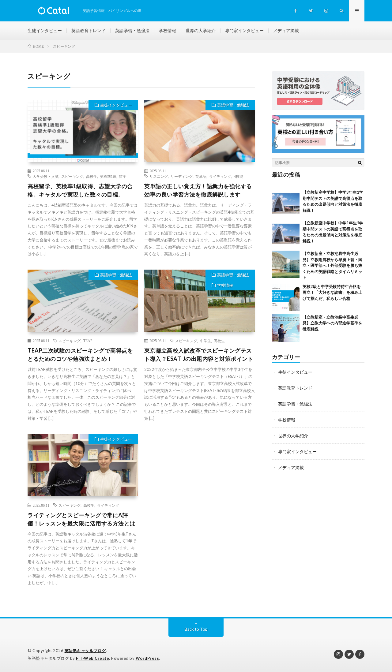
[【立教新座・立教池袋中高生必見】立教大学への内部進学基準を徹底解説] (286, 328)
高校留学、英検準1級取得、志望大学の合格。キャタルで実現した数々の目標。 (80, 190)
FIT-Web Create (92, 658)
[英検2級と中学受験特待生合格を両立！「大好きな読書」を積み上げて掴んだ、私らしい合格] (286, 297)
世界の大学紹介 (201, 30)
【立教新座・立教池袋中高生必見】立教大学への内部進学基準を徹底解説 (332, 323)
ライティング (220, 176)
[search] (359, 162)
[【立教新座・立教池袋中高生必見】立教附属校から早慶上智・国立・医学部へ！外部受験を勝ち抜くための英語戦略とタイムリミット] (286, 264)
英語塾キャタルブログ (85, 650)
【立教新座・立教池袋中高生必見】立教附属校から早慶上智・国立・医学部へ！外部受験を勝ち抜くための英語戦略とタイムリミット (332, 265)
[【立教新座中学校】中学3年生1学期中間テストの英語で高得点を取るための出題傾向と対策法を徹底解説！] (286, 203)
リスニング (158, 176)
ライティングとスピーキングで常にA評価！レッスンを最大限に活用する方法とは (81, 519)
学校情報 (167, 30)
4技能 (238, 176)
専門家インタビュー (244, 30)
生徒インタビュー (45, 30)
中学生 (205, 340)
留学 (122, 176)
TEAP (87, 340)
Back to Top (196, 629)
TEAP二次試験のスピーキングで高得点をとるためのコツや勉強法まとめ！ (80, 354)
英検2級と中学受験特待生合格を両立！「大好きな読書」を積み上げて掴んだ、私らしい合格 (332, 292)
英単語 (200, 176)
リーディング (182, 176)
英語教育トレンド (88, 30)
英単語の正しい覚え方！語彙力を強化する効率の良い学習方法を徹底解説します (198, 190)
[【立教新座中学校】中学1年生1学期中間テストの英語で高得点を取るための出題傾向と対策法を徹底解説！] (286, 234)
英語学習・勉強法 (132, 30)
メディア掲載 (286, 30)
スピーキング (72, 176)
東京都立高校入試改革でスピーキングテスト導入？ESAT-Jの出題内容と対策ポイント (198, 354)
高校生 (91, 176)
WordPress (147, 658)
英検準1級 (108, 176)
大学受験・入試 (45, 176)
